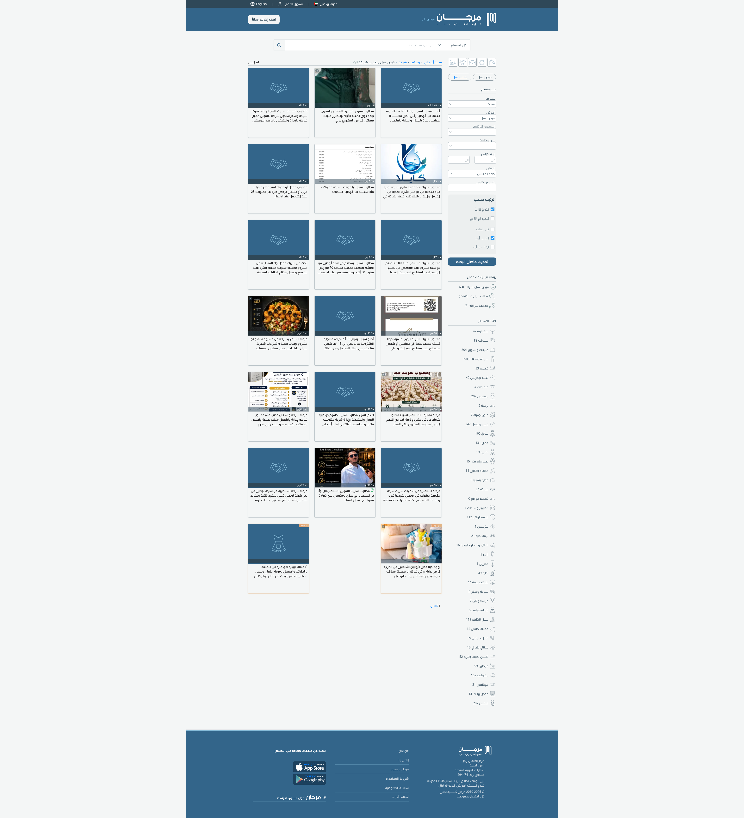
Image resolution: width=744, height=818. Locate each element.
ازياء (484, 554)
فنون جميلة (479, 415)
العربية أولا (482, 238)
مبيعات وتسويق (475, 350)
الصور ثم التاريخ (479, 218)
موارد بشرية (479, 480)
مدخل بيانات (478, 694)
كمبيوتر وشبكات (476, 508)
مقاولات (479, 675)
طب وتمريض (477, 461)
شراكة (482, 489)
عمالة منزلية (478, 610)
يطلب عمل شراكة (473, 296)
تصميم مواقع (478, 498)
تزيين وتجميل (476, 424)
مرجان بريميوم (400, 769)
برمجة (483, 405)
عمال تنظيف (477, 619)
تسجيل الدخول (293, 4)
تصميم (481, 368)
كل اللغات (482, 229)
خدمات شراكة (476, 305)
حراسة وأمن (479, 601)
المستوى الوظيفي (483, 126)
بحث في (490, 98)
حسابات (481, 340)
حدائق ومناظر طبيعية (472, 545)
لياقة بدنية (479, 536)
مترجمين (481, 526)
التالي (433, 605)
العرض (490, 112)
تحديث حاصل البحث (472, 261)
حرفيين (480, 703)
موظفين (480, 684)
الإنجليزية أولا (480, 247)
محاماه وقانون (477, 470)
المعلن (490, 168)
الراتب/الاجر (488, 154)
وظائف (415, 62)
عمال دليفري (478, 638)
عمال (481, 443)
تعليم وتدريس (477, 377)
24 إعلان (253, 62)
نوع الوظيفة (487, 140)
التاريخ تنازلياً (482, 209)
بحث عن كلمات (485, 182)
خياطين (481, 666)
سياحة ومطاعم (475, 359)
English (261, 4)
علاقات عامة (478, 582)
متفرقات (481, 387)
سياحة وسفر (477, 591)
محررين (482, 563)
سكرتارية (480, 331)
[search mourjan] (279, 45)
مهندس (479, 396)
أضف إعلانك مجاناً (264, 19)
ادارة (483, 573)
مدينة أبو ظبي (328, 4)
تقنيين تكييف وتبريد (473, 656)
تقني (482, 452)
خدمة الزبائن (477, 517)
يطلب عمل (459, 77)
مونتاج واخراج (477, 647)
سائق (481, 433)
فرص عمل (484, 77)
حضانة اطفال (477, 629)
